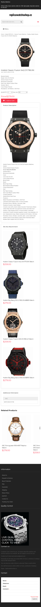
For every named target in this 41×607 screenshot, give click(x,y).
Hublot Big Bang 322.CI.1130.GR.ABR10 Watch (18, 377)
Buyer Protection (6, 481)
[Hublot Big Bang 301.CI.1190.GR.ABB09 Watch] (20, 284)
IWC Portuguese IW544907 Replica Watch (14, 447)
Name (4, 581)
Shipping (4, 490)
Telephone (6, 583)
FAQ (3, 484)
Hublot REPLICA (9, 34)
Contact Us (5, 499)
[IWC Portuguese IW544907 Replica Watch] (16, 428)
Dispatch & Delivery (7, 478)
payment (4, 496)
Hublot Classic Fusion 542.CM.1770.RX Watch (18, 261)
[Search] (21, 22)
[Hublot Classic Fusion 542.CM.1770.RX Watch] (20, 246)
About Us (4, 475)
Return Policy (5, 493)
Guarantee (5, 487)
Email (4, 586)
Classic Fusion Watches (20, 34)
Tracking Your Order (7, 502)
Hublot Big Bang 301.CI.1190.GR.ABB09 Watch (18, 300)
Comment (5, 589)
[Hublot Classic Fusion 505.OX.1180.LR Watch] (20, 323)
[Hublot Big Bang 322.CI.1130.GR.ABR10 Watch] (20, 362)
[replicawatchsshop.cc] (20, 14)
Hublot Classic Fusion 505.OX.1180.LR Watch (18, 339)
